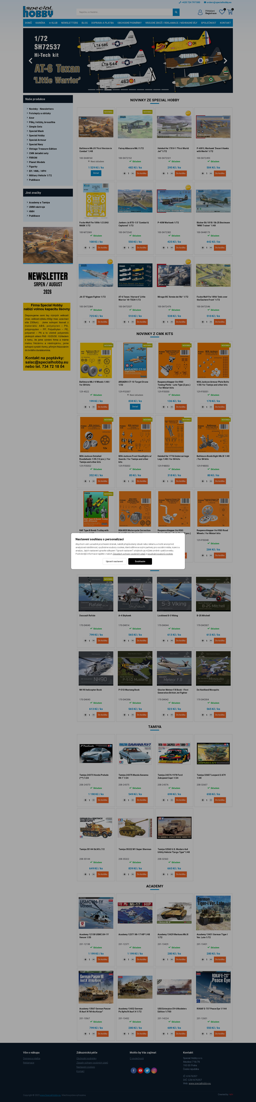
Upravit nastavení (114, 561)
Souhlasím (140, 561)
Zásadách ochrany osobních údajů (129, 554)
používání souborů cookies (160, 554)
